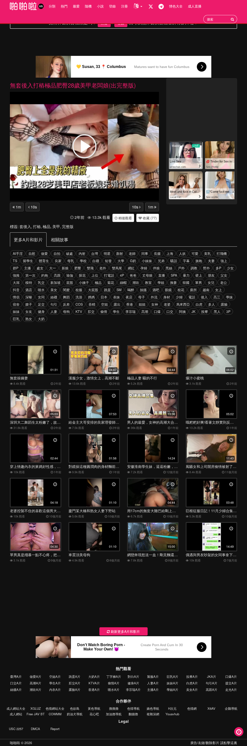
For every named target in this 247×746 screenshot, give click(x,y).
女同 (41, 297)
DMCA (35, 728)
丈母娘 (147, 275)
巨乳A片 (172, 676)
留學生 (28, 260)
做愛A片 (35, 676)
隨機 (88, 6)
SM (119, 289)
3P (228, 311)
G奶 (133, 260)
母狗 (66, 311)
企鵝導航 (231, 708)
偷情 (103, 311)
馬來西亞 (183, 304)
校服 (78, 289)
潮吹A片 (35, 689)
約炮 (44, 275)
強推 (16, 275)
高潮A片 (35, 683)
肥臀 (77, 268)
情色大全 (176, 6)
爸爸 (133, 275)
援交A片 (231, 683)
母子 (141, 297)
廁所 (193, 289)
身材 (166, 297)
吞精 (92, 304)
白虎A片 (192, 683)
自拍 (57, 253)
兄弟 (161, 260)
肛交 (91, 311)
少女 (230, 268)
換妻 (173, 282)
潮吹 (135, 282)
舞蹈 (66, 297)
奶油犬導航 (74, 714)
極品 (46, 226)
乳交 (41, 282)
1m (18, 207)
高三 (216, 297)
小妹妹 (147, 260)
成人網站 (16, 714)
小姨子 (84, 282)
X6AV (211, 708)
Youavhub (172, 714)
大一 (52, 268)
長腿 (157, 253)
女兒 (211, 282)
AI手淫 (18, 253)
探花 (82, 275)
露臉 (224, 304)
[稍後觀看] (238, 731)
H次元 (172, 708)
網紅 (131, 268)
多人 (211, 304)
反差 (66, 304)
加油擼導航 (114, 714)
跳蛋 (107, 289)
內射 (82, 253)
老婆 (167, 304)
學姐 (161, 282)
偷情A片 (113, 683)
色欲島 (74, 708)
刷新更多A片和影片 (125, 631)
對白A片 (133, 676)
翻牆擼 (133, 714)
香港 (129, 304)
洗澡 (78, 297)
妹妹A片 (172, 683)
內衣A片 (55, 689)
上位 (94, 275)
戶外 (181, 268)
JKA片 (211, 676)
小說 (100, 6)
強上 (223, 260)
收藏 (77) (149, 217)
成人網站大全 (16, 708)
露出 (117, 304)
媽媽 (91, 297)
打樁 (37, 226)
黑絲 (168, 268)
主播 (27, 268)
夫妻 (211, 260)
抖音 (16, 289)
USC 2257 (16, 728)
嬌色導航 (153, 708)
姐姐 (142, 304)
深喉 (28, 297)
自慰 (31, 253)
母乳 (70, 260)
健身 (41, 311)
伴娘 (156, 268)
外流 (154, 297)
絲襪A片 (16, 689)
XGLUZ (35, 708)
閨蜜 (66, 289)
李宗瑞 (130, 311)
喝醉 (130, 289)
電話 (191, 297)
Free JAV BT (36, 714)
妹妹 (16, 311)
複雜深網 (153, 714)
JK (193, 311)
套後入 (25, 226)
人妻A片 (153, 683)
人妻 (53, 311)
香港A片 (94, 689)
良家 (58, 260)
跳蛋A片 (74, 676)
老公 (223, 282)
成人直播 (194, 6)
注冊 (124, 6)
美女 (53, 289)
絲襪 (53, 297)
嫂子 (28, 304)
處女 (40, 268)
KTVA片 (94, 683)
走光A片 (231, 689)
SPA (174, 275)
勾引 (53, 304)
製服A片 (153, 676)
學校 (83, 260)
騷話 (173, 260)
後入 (204, 297)
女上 (218, 289)
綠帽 (123, 282)
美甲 (56, 226)
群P (15, 268)
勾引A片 (211, 683)
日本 (104, 297)
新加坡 (55, 282)
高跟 (57, 275)
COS (79, 304)
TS (15, 260)
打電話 (109, 275)
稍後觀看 (124, 217)
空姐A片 (55, 676)
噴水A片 (113, 689)
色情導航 (133, 708)
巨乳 (16, 318)
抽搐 (143, 289)
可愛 (195, 253)
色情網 (192, 708)
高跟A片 (211, 689)
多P (218, 268)
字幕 (186, 260)
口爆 (157, 311)
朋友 (211, 275)
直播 (161, 275)
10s (33, 207)
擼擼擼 (113, 708)
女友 (28, 311)
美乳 (207, 253)
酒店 (28, 289)
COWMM (55, 714)
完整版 (68, 226)
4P (122, 275)
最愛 (76, 6)
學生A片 (55, 683)
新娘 (65, 268)
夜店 (129, 297)
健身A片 (133, 683)
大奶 (41, 318)
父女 (223, 275)
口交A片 (16, 683)
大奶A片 (94, 676)
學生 (116, 311)
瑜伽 (69, 275)
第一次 (30, 275)
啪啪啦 (15, 742)
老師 (132, 253)
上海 (169, 253)
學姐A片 (172, 689)
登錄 (112, 6)
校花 (181, 289)
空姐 (104, 304)
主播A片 (153, 689)
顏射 (119, 253)
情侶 (16, 297)
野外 (206, 268)
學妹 (229, 297)
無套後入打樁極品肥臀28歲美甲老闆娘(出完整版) (73, 85)
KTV (78, 311)
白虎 (199, 304)
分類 (52, 6)
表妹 (116, 297)
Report (55, 728)
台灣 (94, 253)
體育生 (44, 260)
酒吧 (155, 289)
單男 (198, 282)
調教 (194, 268)
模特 (28, 282)
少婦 (179, 297)
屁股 (69, 282)
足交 (41, 304)
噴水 (41, 289)
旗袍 (198, 260)
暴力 (186, 275)
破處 (69, 253)
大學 (120, 260)
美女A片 (192, 689)
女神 (154, 304)
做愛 (44, 253)
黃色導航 (94, 708)
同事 (144, 253)
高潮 (144, 311)
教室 (148, 282)
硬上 (198, 275)
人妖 (182, 253)
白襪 (95, 260)
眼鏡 (168, 289)
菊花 (110, 282)
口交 (169, 311)
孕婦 (143, 268)
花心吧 (94, 714)
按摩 (204, 311)
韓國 (186, 282)
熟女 (28, 318)
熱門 (64, 6)
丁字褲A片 (113, 676)
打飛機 (222, 253)
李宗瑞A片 (133, 689)
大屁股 (93, 289)
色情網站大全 (55, 708)
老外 (102, 268)
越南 (206, 289)
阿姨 (182, 311)
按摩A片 (192, 676)
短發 (108, 260)
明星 (107, 253)
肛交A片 (74, 683)
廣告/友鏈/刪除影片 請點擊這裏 (213, 742)
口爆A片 (231, 676)
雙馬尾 (117, 268)
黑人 (217, 311)
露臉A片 (74, 689)
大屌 (16, 282)
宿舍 (16, 304)
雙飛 (90, 268)
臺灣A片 (16, 676)
